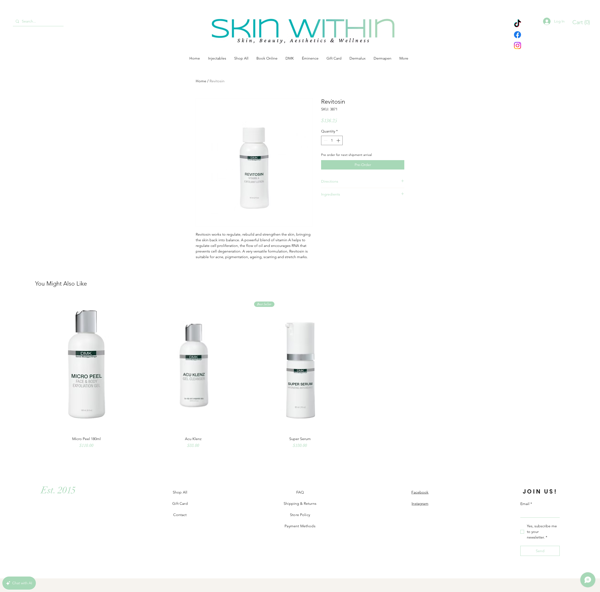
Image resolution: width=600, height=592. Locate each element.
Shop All (180, 492)
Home (201, 81)
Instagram (420, 503)
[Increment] (338, 140)
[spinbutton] (331, 140)
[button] (578, 22)
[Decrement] (325, 140)
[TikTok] (517, 24)
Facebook (419, 492)
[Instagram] (517, 45)
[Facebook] (517, 34)
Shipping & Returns (300, 503)
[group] (300, 374)
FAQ (300, 492)
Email (526, 504)
